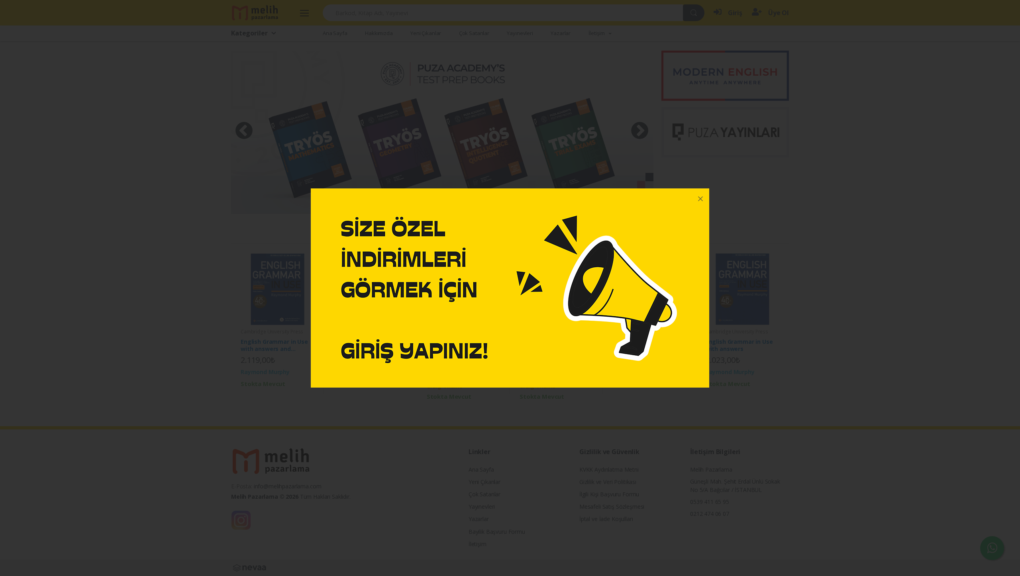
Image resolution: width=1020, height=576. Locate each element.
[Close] (700, 197)
